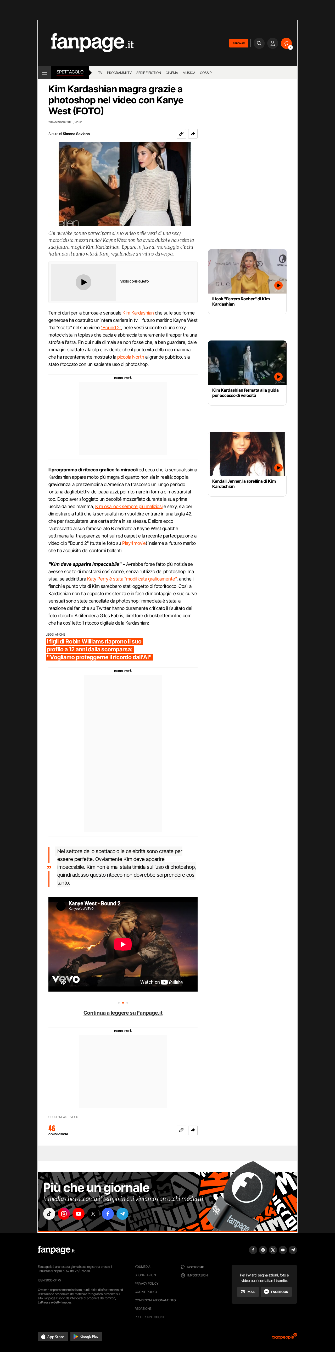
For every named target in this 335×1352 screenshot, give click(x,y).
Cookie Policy (146, 1292)
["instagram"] (64, 1214)
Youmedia (142, 1267)
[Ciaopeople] (284, 1338)
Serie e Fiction (148, 73)
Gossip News (57, 1117)
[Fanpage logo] (86, 43)
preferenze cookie (150, 1317)
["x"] (93, 1214)
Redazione (143, 1309)
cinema (172, 73)
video (74, 1117)
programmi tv (119, 73)
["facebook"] (108, 1214)
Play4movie (134, 543)
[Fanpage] (56, 1250)
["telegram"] (122, 1214)
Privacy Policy (146, 1283)
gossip (206, 73)
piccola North (130, 357)
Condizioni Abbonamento (155, 1300)
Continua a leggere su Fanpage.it (123, 1013)
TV (100, 73)
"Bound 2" (111, 327)
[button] (193, 134)
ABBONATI (239, 43)
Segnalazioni (146, 1275)
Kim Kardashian (138, 313)
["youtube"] (78, 1214)
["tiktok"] (49, 1214)
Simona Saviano (76, 133)
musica (189, 73)
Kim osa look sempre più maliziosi (129, 506)
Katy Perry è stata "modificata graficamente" (132, 579)
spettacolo (70, 71)
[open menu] (44, 72)
